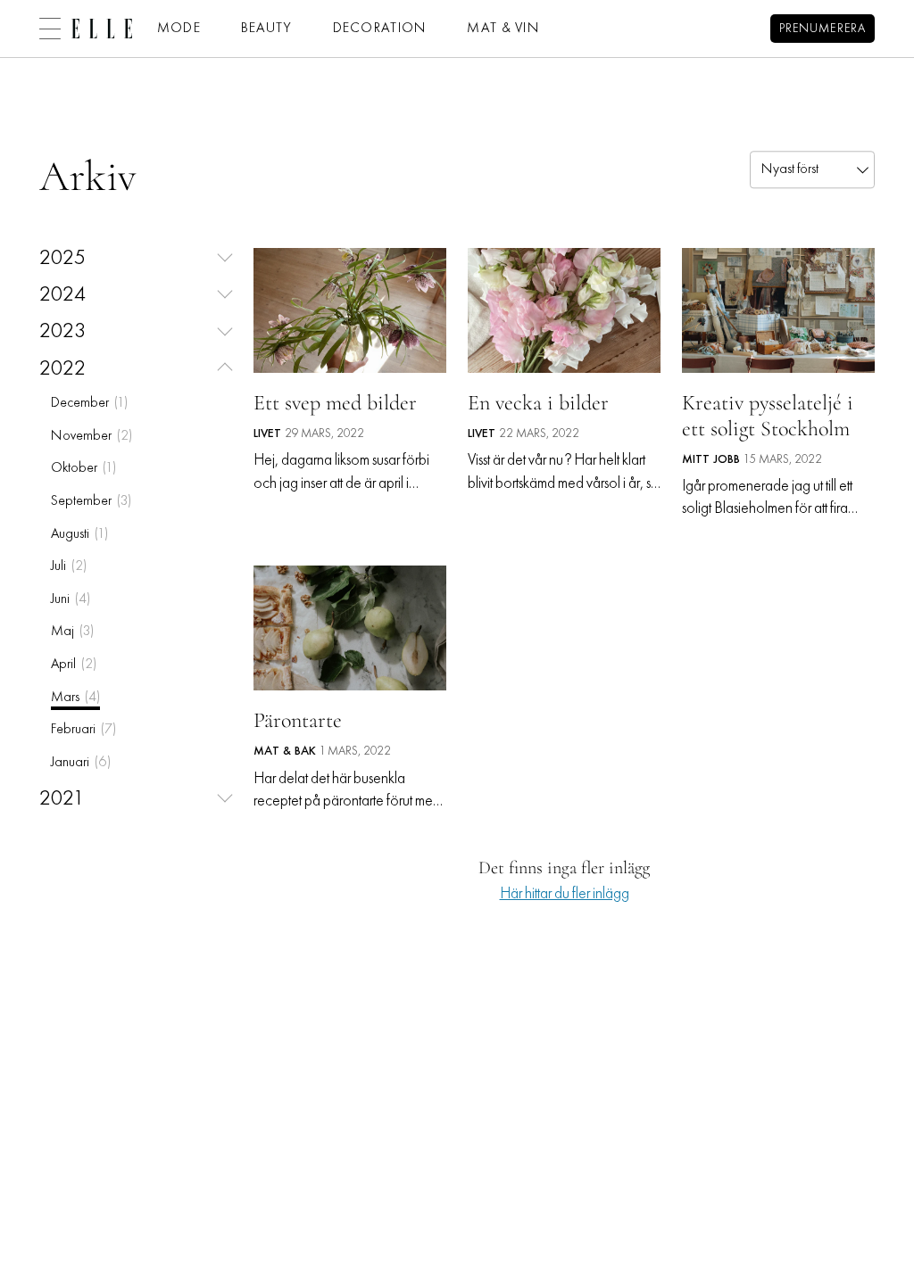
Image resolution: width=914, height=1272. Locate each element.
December (89, 403)
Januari (81, 763)
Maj (72, 631)
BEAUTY (267, 28)
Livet (267, 434)
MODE (179, 28)
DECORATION (380, 28)
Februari (83, 730)
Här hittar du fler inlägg (564, 894)
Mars (75, 697)
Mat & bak (284, 751)
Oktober (83, 468)
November (91, 436)
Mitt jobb (711, 460)
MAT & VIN (503, 28)
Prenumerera (822, 29)
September (91, 501)
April (73, 664)
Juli (69, 566)
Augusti (79, 534)
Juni (70, 599)
